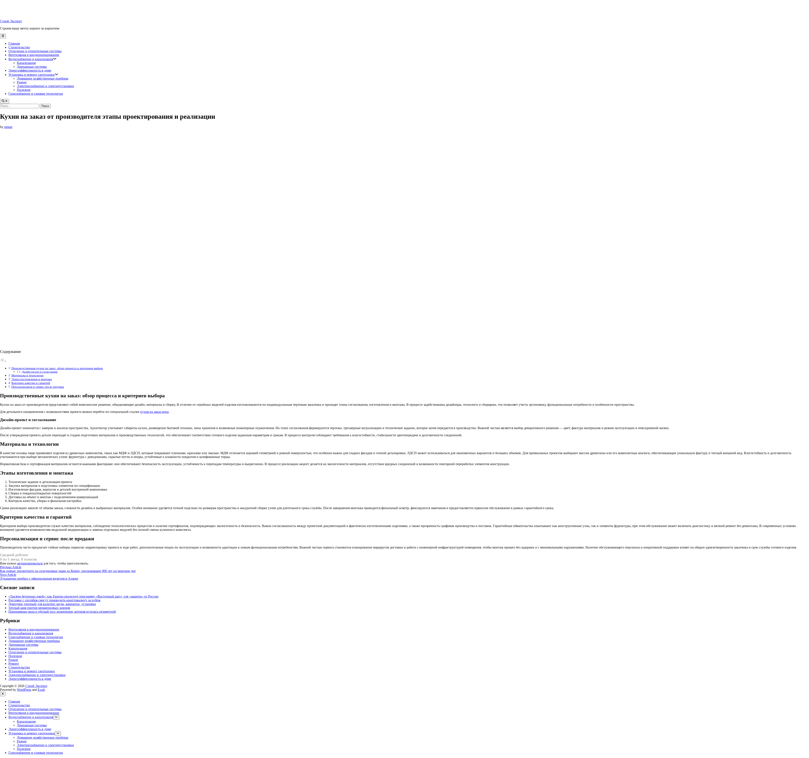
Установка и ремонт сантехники (31, 74)
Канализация (26, 63)
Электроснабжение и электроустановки (45, 86)
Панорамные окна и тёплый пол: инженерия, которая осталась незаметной (62, 611)
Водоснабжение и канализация (30, 59)
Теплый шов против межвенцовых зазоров (39, 608)
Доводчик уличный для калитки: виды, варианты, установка (52, 604)
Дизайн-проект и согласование (40, 371)
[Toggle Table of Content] (3, 361)
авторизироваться (30, 563)
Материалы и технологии (27, 375)
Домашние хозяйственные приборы (42, 78)
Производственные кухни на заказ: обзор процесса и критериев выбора (57, 368)
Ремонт (13, 663)
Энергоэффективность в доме (29, 70)
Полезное (24, 90)
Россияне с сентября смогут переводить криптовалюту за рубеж (54, 600)
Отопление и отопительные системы (35, 51)
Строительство (19, 47)
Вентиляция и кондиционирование (33, 55)
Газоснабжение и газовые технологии (35, 93)
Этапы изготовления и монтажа (31, 379)
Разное (22, 82)
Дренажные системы (32, 66)
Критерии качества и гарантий (30, 383)
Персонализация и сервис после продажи (37, 386)
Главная (14, 43)
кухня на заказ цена (154, 412)
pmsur (8, 127)
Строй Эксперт (11, 21)
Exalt (41, 689)
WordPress (24, 689)
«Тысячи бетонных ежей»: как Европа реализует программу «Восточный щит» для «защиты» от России (83, 596)
